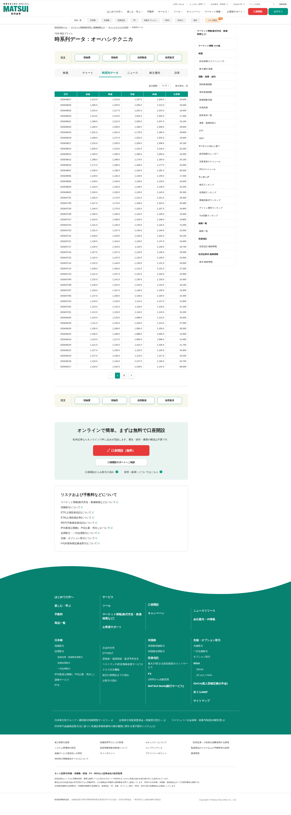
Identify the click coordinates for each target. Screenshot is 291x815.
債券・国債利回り (207, 123)
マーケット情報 (213, 11)
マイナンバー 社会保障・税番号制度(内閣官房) (197, 720)
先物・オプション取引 (207, 640)
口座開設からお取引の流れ (99, 472)
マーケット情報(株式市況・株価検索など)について (88, 502)
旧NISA (199, 669)
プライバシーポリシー (156, 753)
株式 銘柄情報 (206, 262)
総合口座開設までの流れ (115, 675)
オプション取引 (201, 656)
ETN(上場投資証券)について (76, 517)
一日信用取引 (64, 668)
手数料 (150, 11)
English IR (238, 4)
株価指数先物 (205, 100)
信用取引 (59, 651)
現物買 (87, 57)
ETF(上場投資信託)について (76, 512)
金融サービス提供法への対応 (68, 753)
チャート (87, 72)
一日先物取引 (200, 651)
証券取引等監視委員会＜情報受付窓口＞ (141, 720)
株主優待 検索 (206, 69)
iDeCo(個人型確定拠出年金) (210, 683)
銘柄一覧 (203, 231)
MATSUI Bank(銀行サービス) (166, 686)
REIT (201, 138)
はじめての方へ (115, 11)
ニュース (132, 72)
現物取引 (59, 646)
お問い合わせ (178, 4)
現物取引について (70, 507)
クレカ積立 (212, 20)
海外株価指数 (205, 92)
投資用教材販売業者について (114, 748)
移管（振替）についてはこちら (141, 472)
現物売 (114, 57)
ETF (201, 130)
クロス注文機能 (110, 669)
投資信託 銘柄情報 (208, 246)
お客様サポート (235, 11)
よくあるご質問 (196, 4)
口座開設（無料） (123, 450)
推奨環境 (195, 753)
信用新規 (142, 57)
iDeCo (180, 20)
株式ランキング (206, 184)
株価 (65, 72)
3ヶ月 (164, 86)
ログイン (278, 11)
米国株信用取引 (156, 651)
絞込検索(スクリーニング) (211, 61)
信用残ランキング (207, 192)
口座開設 (258, 11)
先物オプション (150, 20)
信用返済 (169, 57)
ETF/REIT (107, 653)
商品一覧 (78, 20)
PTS (57, 685)
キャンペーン (193, 11)
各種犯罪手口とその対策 (111, 742)
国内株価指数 (205, 84)
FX (134, 20)
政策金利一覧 (205, 115)
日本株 (93, 20)
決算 (177, 72)
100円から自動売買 (158, 679)
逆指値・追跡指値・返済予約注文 (120, 658)
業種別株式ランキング (210, 200)
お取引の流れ (109, 680)
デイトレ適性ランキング (211, 208)
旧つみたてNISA (204, 675)
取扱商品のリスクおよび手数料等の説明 (210, 748)
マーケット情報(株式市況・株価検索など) (212, 32)
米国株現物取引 (156, 646)
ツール (177, 11)
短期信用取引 (64, 663)
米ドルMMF (200, 692)
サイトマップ (201, 700)
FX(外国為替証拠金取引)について (79, 543)
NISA (167, 20)
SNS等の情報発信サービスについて (72, 758)
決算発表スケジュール (210, 161)
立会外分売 (108, 648)
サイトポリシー (107, 753)
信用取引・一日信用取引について (79, 533)
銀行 (195, 20)
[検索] (274, 4)
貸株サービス (62, 679)
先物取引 (198, 646)
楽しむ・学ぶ (134, 11)
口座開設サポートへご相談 (121, 462)
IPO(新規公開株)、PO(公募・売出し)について (85, 528)
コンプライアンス (154, 748)
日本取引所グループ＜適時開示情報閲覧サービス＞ (82, 720)
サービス (162, 11)
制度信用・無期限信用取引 (70, 657)
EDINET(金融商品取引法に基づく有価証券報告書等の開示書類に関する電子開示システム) (103, 726)
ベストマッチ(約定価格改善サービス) (122, 664)
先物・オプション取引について (78, 538)
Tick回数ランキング (208, 215)
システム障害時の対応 (65, 748)
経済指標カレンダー (208, 154)
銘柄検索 (283, 4)
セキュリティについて (156, 742)
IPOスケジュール (207, 169)
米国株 (106, 20)
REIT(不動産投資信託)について (78, 522)
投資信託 (121, 20)
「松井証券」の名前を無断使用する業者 (210, 742)
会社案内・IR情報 (218, 4)
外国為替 (203, 107)
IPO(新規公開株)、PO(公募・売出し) (74, 674)
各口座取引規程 (62, 742)
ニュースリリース (204, 610)
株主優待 (154, 72)
